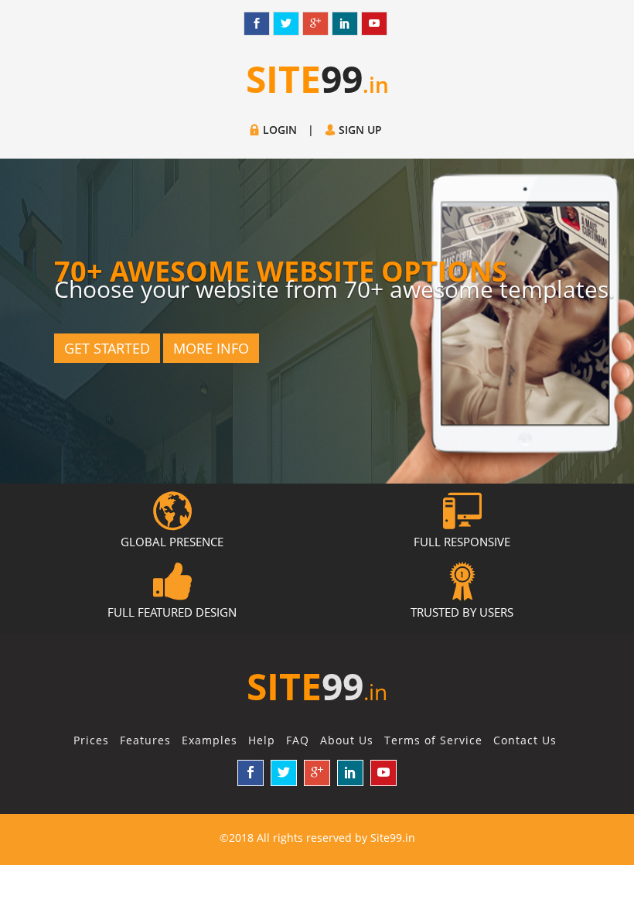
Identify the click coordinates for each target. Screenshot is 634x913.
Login (278, 129)
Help (261, 740)
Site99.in (392, 837)
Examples (209, 740)
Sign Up (359, 129)
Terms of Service (433, 740)
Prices (91, 740)
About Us (346, 740)
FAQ (297, 740)
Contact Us (525, 740)
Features (145, 740)
